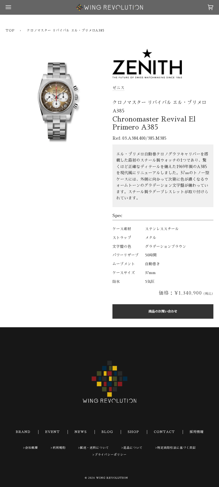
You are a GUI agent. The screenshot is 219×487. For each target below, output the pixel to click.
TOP (10, 30)
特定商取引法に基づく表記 (176, 447)
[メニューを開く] (14, 7)
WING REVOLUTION (112, 478)
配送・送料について (94, 447)
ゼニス (118, 88)
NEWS (81, 431)
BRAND (23, 431)
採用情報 (197, 431)
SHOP (133, 431)
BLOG (107, 431)
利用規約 (59, 447)
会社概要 (31, 447)
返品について (133, 447)
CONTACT (164, 431)
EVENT (52, 431)
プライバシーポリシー (111, 454)
